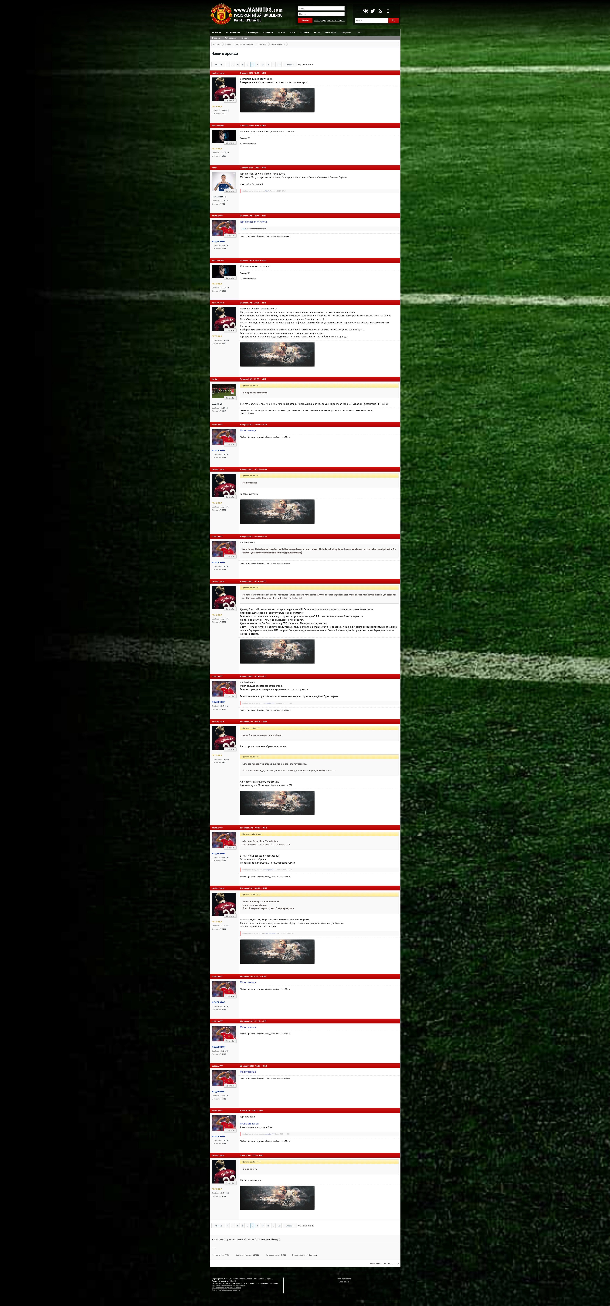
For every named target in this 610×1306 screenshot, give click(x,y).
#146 (264, 302)
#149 (264, 469)
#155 (265, 888)
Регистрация (320, 20)
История (304, 32)
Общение (346, 32)
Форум (245, 38)
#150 (264, 536)
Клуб (292, 32)
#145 (264, 260)
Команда (268, 32)
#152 (264, 676)
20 (279, 64)
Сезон (281, 32)
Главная (216, 32)
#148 (264, 424)
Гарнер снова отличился (253, 221)
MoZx (214, 167)
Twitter (372, 11)
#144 (264, 215)
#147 (264, 379)
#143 (264, 167)
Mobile (388, 11)
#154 (265, 827)
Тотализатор (233, 32)
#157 (264, 1021)
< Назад (218, 64)
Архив (317, 32)
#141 (264, 73)
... (233, 64)
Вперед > (290, 64)
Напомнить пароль (336, 20)
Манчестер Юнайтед (245, 44)
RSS (380, 11)
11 (268, 64)
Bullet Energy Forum (390, 1263)
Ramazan (312, 1255)
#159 (261, 1110)
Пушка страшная (249, 1123)
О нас (359, 32)
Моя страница (248, 430)
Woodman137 (218, 125)
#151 (264, 581)
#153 (265, 721)
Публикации (252, 32)
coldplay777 (217, 215)
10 (263, 64)
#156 (264, 976)
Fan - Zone (330, 32)
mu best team (218, 73)
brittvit (215, 379)
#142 (264, 125)
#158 (265, 1066)
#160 (261, 1155)
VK (365, 11)
